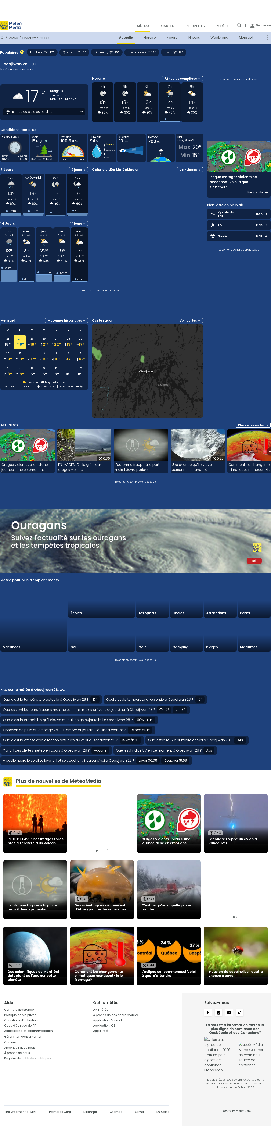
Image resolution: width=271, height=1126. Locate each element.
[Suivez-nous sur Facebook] (208, 1013)
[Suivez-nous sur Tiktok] (239, 1013)
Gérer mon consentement (24, 1036)
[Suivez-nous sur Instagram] (218, 1013)
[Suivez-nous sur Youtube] (229, 1013)
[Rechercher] (239, 25)
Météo (13, 38)
